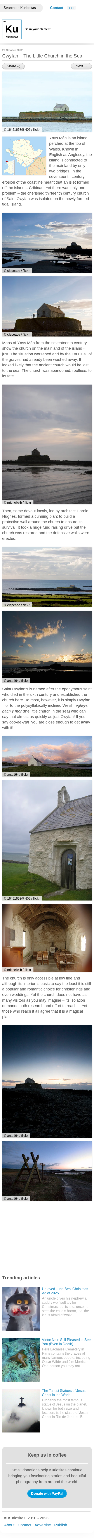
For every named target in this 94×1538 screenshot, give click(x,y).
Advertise (43, 1525)
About (9, 1525)
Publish (60, 1525)
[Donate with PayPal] (47, 1493)
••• (71, 8)
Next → (81, 66)
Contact (56, 8)
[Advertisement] (35, 1238)
